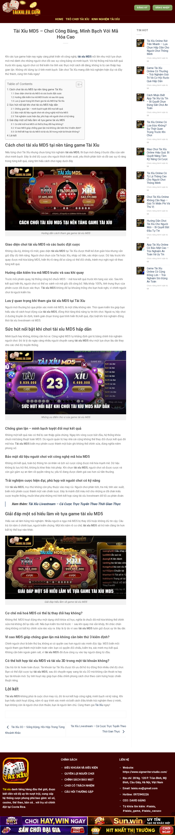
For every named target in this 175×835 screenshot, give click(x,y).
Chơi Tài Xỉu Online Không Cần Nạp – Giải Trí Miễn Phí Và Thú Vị (158, 201)
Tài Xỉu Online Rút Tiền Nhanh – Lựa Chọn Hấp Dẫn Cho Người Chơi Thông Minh (158, 47)
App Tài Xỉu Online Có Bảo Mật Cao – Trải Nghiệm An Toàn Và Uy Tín (158, 249)
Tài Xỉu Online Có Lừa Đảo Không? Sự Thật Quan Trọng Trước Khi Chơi (157, 129)
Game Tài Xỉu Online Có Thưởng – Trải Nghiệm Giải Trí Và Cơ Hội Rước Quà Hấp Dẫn (158, 74)
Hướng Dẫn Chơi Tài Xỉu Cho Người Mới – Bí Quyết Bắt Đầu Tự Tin (158, 225)
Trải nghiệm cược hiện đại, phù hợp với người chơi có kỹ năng (44, 116)
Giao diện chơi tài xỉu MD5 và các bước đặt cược (38, 93)
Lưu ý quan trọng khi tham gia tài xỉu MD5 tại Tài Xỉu (39, 101)
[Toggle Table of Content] (77, 84)
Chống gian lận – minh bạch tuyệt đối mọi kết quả (39, 109)
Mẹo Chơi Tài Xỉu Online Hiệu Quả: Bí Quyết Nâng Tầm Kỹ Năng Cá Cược (158, 154)
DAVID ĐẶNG (138, 800)
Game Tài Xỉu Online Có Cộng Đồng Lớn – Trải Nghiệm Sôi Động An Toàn (157, 275)
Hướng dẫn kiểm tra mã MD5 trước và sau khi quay (39, 97)
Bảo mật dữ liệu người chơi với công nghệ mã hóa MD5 (41, 112)
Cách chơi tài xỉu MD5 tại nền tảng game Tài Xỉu (35, 89)
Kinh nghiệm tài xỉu (106, 19)
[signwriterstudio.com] (36, 7)
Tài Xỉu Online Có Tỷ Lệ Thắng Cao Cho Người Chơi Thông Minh (157, 178)
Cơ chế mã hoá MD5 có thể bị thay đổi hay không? (39, 124)
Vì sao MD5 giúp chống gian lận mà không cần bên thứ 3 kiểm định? (48, 128)
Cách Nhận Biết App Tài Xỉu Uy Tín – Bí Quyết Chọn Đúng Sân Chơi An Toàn (157, 102)
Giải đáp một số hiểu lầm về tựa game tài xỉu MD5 (37, 120)
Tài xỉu (7, 789)
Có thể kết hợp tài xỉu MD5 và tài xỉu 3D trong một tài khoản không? (47, 131)
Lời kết (13, 135)
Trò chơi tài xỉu (77, 19)
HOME (59, 19)
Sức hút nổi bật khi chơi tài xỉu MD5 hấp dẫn (33, 104)
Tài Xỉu (99, 705)
